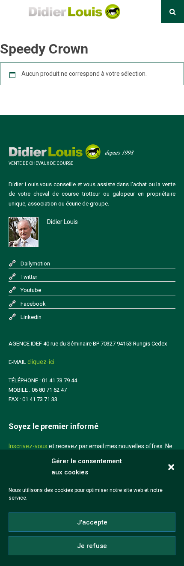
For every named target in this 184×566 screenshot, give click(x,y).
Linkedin (31, 317)
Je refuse (92, 546)
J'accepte (92, 522)
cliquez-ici (40, 361)
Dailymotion (35, 263)
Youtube (31, 290)
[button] (171, 467)
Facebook (33, 304)
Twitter (29, 277)
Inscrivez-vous (28, 446)
